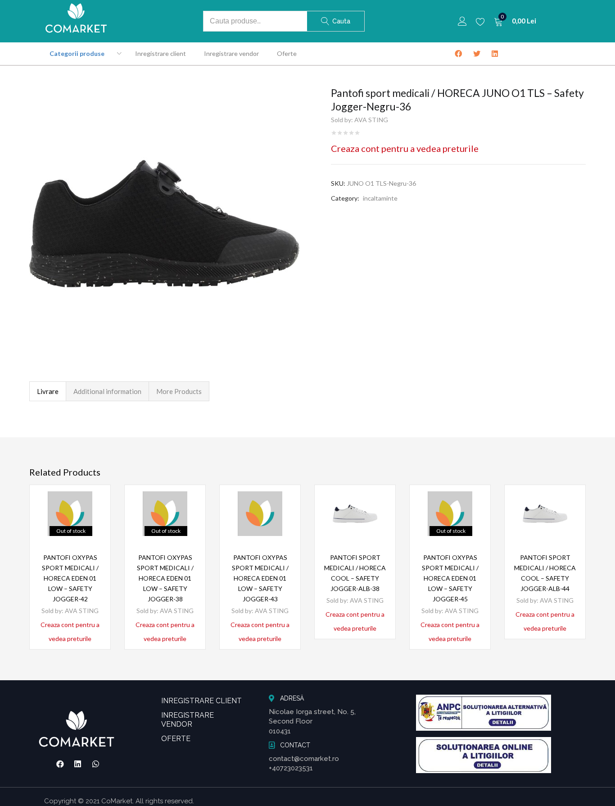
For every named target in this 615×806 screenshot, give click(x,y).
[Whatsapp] (95, 764)
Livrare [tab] (48, 391)
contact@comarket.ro (304, 759)
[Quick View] (92, 518)
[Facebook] (59, 764)
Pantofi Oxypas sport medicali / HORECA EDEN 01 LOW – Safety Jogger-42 (70, 578)
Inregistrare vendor (231, 53)
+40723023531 (291, 768)
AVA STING (371, 120)
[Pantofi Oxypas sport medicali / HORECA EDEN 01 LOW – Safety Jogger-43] (260, 513)
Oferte (287, 53)
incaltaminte (380, 198)
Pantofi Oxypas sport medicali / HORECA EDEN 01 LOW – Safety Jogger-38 (165, 578)
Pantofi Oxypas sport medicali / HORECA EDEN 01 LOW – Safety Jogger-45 (450, 578)
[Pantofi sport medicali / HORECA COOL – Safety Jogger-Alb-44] (545, 513)
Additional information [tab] (107, 391)
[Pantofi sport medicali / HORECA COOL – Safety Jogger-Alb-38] (355, 513)
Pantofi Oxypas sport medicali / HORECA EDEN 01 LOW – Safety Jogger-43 (260, 578)
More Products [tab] (179, 391)
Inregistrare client (160, 53)
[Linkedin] (77, 764)
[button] (515, 21)
